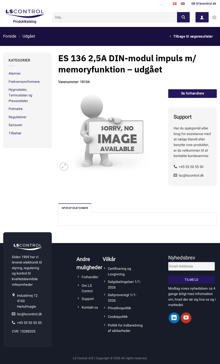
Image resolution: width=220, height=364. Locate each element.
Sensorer (15, 125)
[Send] (183, 17)
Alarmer (15, 73)
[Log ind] (202, 17)
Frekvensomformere (24, 81)
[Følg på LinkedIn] (174, 317)
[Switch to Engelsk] (183, 3)
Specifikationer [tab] (75, 208)
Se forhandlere (192, 93)
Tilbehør (15, 133)
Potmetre (16, 108)
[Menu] (214, 17)
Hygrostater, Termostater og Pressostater (20, 95)
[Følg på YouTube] (186, 317)
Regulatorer (17, 117)
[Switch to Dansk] (175, 3)
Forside (9, 36)
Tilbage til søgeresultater (193, 36)
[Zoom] (64, 166)
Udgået (29, 36)
